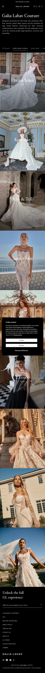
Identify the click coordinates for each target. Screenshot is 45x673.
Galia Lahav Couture (20, 48)
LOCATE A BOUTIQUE (9, 644)
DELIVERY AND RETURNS (10, 621)
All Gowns (6, 48)
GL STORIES (6, 640)
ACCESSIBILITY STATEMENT (11, 613)
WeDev (24, 665)
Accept (21, 340)
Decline (21, 345)
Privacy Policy (17, 335)
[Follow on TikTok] (14, 660)
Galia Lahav (35, 48)
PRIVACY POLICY (7, 625)
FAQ (4, 617)
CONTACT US (7, 632)
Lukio (21, 665)
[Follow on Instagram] (3, 660)
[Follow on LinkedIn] (7, 660)
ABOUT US (6, 636)
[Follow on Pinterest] (10, 660)
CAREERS (5, 648)
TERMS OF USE (7, 629)
